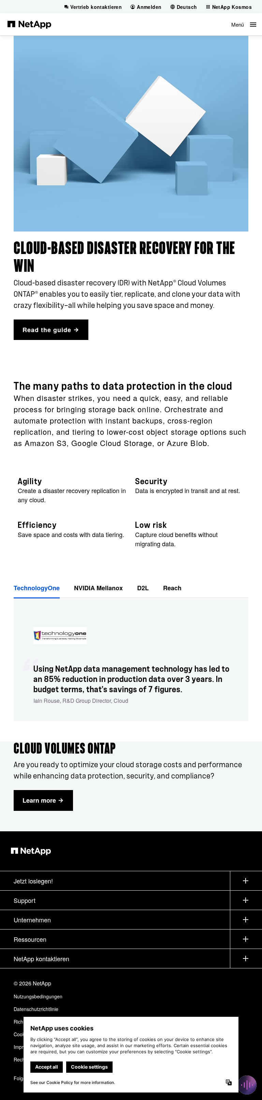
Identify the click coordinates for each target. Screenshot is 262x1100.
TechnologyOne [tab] (37, 587)
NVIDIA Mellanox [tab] (98, 587)
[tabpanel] (131, 660)
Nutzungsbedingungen (38, 996)
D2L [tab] (143, 587)
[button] (243, 24)
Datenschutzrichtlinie (36, 1009)
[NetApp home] (29, 24)
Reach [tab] (172, 587)
